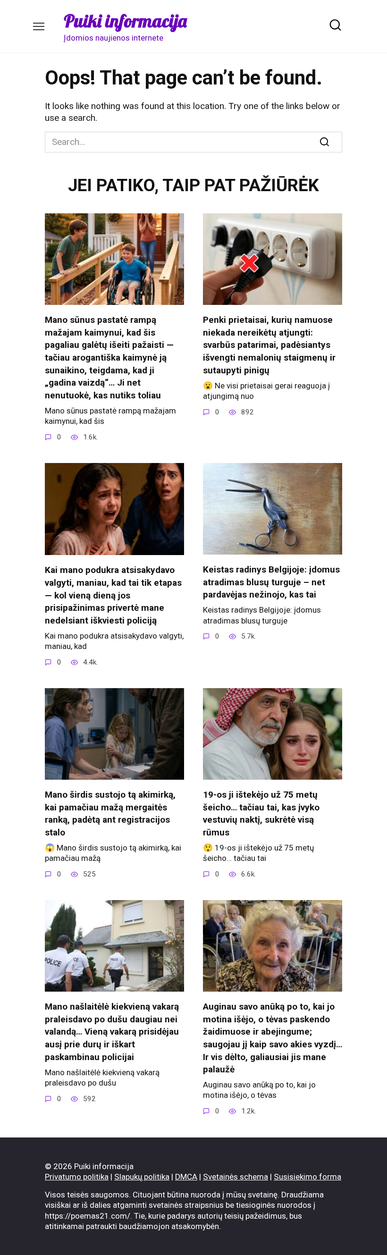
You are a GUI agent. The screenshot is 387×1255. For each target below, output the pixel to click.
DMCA (186, 1176)
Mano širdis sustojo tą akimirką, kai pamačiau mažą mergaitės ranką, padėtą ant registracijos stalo (110, 813)
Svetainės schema (235, 1176)
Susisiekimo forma (307, 1176)
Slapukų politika (141, 1176)
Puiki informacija (125, 20)
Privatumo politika (77, 1176)
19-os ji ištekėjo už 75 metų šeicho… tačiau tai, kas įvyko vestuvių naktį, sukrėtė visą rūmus (261, 813)
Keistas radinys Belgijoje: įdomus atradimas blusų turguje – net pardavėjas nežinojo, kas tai (271, 582)
